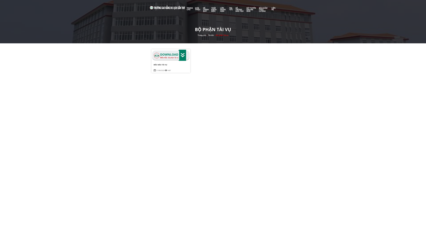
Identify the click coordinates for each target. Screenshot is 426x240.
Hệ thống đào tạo (240, 9)
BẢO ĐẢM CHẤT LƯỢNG (263, 9)
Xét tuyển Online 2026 (251, 9)
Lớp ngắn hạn (223, 9)
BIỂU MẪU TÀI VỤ (160, 65)
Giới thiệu (197, 9)
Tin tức (231, 9)
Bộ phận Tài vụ (222, 35)
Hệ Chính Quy (206, 9)
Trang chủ (190, 9)
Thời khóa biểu (214, 9)
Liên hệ (273, 9)
